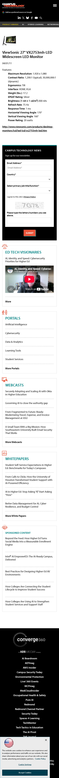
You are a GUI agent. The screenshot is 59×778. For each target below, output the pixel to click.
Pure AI (30, 699)
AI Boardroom (29, 658)
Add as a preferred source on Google (18, 12)
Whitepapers (17, 458)
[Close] (46, 740)
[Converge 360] (29, 640)
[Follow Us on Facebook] (32, 18)
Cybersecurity (12, 333)
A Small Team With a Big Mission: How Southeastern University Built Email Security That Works (28, 430)
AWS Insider (29, 667)
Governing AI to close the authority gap (26, 403)
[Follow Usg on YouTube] (36, 17)
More (8, 301)
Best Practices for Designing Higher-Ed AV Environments (27, 573)
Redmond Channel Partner (29, 709)
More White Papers (15, 515)
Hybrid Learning (36, 24)
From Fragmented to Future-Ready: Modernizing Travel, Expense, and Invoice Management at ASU (27, 415)
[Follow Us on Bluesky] (27, 17)
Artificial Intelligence (16, 324)
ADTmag (29, 663)
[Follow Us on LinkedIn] (19, 17)
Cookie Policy (40, 759)
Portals (12, 318)
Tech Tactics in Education (29, 727)
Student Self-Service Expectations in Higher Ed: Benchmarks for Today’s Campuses (28, 466)
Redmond (29, 704)
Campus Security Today (29, 672)
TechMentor (29, 722)
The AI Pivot (29, 732)
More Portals (12, 368)
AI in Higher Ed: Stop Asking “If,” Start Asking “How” (28, 493)
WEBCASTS (14, 384)
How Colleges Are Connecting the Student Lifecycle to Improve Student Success (28, 588)
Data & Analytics (14, 341)
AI (23, 24)
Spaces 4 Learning (29, 718)
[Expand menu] (54, 6)
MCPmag (29, 686)
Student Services (14, 359)
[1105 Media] (29, 651)
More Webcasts (13, 442)
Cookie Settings (24, 764)
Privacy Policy (30, 196)
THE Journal (29, 736)
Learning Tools (13, 350)
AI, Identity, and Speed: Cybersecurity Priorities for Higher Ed (25, 260)
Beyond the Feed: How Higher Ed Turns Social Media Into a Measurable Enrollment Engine (28, 541)
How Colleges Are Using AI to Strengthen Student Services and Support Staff (27, 603)
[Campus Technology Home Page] (13, 5)
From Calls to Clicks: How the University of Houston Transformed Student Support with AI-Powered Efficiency (28, 480)
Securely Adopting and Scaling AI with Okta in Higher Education (28, 393)
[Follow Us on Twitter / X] (23, 18)
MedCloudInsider (29, 690)
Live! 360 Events (29, 681)
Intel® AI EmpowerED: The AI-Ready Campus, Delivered (29, 558)
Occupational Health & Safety (29, 695)
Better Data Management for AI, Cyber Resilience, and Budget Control (25, 505)
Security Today (30, 713)
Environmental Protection (29, 676)
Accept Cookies (25, 772)
